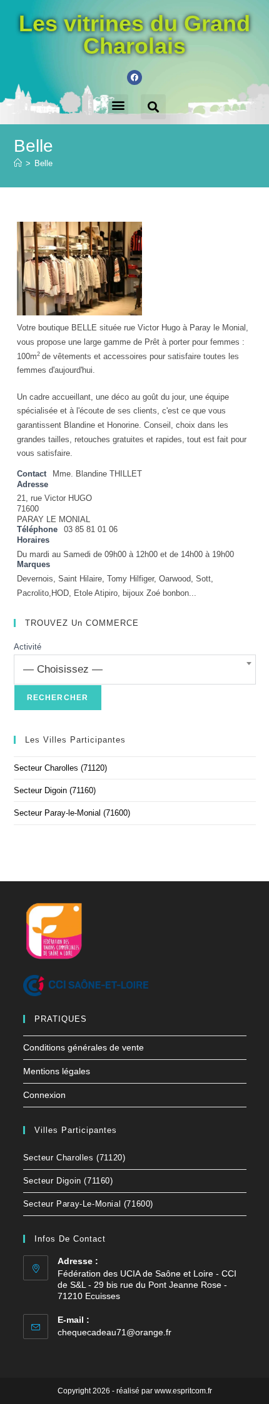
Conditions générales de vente (83, 1047)
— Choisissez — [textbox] (63, 669)
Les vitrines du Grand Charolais (134, 35)
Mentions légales (56, 1071)
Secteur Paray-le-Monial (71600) (72, 813)
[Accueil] (18, 163)
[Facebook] (134, 77)
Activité (27, 646)
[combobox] (135, 670)
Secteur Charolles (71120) (60, 768)
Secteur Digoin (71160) (55, 790)
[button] (118, 104)
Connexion (44, 1095)
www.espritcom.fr (183, 1391)
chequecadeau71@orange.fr (114, 1332)
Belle (43, 163)
